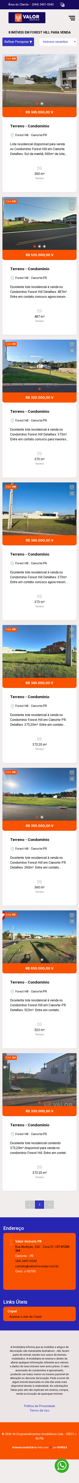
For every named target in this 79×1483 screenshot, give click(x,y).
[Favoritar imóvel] (72, 59)
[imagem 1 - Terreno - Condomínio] (39, 80)
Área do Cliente (18, 4)
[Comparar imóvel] (72, 65)
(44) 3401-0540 (26, 1261)
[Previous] (8, 80)
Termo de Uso (39, 1410)
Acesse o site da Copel (26, 1316)
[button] (62, 5)
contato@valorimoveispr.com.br (37, 1266)
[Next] (70, 80)
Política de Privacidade (39, 1406)
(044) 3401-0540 (43, 4)
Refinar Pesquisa (16, 42)
